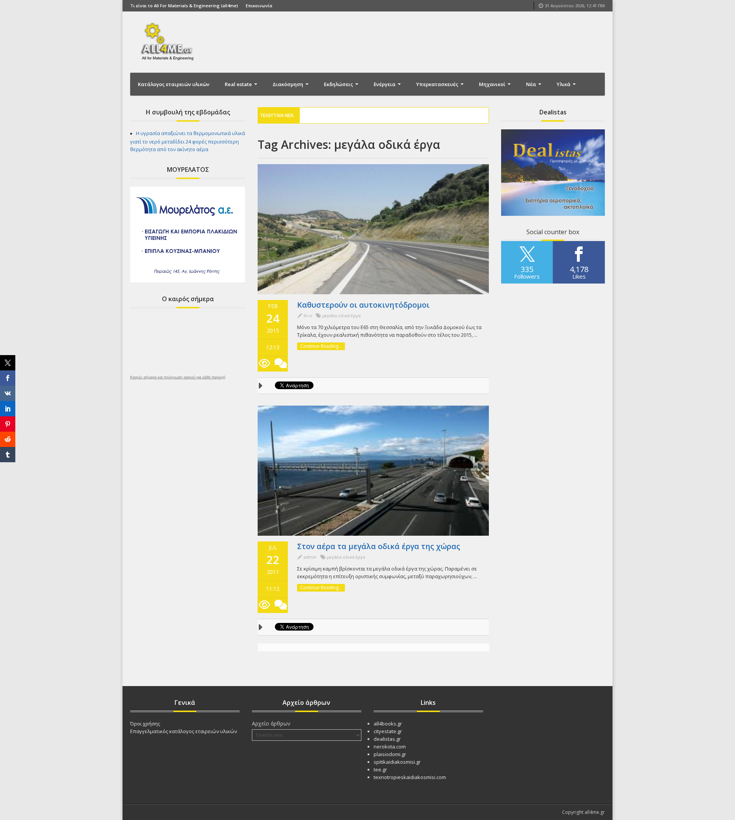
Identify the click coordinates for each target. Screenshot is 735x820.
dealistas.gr (387, 738)
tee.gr (380, 769)
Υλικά (564, 84)
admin (310, 557)
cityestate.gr (388, 731)
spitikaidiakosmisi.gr (397, 761)
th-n (308, 315)
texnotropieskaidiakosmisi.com (410, 777)
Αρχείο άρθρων (271, 723)
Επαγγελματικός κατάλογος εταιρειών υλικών (183, 731)
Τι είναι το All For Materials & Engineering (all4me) (184, 5)
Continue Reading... (321, 346)
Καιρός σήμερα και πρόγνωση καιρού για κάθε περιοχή (177, 377)
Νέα (531, 84)
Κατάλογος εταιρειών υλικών (173, 84)
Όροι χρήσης (145, 723)
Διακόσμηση (288, 84)
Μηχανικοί (492, 84)
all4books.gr (388, 723)
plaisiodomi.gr (390, 754)
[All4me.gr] (168, 41)
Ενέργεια (385, 84)
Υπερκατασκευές (437, 84)
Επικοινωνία (259, 5)
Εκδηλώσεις (339, 84)
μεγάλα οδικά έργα (341, 315)
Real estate (239, 84)
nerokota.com (390, 746)
